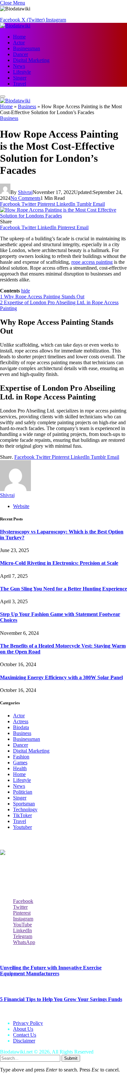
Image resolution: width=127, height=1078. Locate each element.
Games (20, 762)
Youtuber (22, 827)
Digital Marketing (31, 60)
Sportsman (24, 803)
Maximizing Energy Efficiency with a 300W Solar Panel (61, 677)
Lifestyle (22, 72)
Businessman (26, 48)
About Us (23, 1029)
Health (20, 768)
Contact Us (24, 1035)
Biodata (21, 727)
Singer (19, 78)
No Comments (25, 198)
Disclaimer (24, 1040)
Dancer (20, 54)
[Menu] (2, 96)
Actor (19, 42)
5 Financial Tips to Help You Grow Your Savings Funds (61, 999)
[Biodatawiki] (15, 25)
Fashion (21, 756)
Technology (25, 809)
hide (25, 290)
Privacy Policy (28, 1023)
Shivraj (25, 192)
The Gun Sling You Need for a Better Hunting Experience (63, 588)
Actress (20, 721)
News (19, 66)
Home (19, 36)
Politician (22, 792)
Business (27, 106)
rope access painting (92, 262)
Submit (71, 1058)
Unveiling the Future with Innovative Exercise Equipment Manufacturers (51, 970)
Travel (19, 83)
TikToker (22, 815)
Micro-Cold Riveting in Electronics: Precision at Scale (59, 563)
